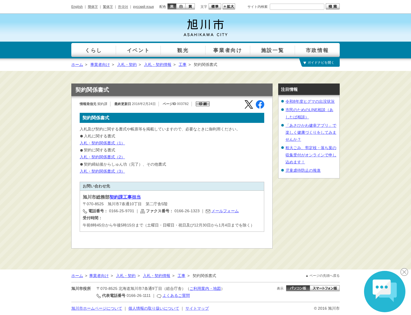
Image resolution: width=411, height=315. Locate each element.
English (77, 7)
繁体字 (108, 7)
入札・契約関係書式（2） (102, 157)
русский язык (143, 7)
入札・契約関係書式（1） (102, 143)
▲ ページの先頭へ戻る (322, 276)
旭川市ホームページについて (96, 308)
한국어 (123, 7)
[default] (214, 6)
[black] (171, 6)
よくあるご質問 (176, 295)
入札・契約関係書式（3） (102, 171)
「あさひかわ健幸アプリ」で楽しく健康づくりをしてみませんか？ (310, 132)
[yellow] (190, 6)
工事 (182, 64)
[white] (181, 6)
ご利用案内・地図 (205, 288)
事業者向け (100, 64)
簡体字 (93, 7)
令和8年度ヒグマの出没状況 (310, 101)
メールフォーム (225, 211)
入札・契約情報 (157, 64)
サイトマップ (197, 308)
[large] (228, 6)
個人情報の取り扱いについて (153, 308)
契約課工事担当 (125, 197)
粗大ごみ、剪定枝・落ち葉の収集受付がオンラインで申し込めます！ (310, 154)
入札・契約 (127, 64)
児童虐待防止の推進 (303, 170)
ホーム (77, 64)
